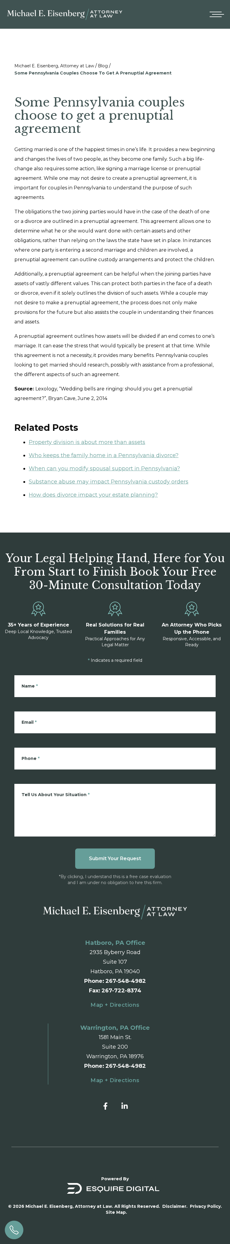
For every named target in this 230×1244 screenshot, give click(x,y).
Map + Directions (114, 1005)
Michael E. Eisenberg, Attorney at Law (54, 66)
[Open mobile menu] (215, 14)
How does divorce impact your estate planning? (93, 495)
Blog (103, 66)
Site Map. (116, 1212)
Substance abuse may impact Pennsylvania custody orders (108, 481)
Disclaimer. (174, 1206)
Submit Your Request (115, 858)
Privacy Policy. (206, 1206)
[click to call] (14, 1230)
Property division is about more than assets (87, 442)
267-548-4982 (125, 981)
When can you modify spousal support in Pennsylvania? (104, 468)
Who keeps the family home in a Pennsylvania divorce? (103, 455)
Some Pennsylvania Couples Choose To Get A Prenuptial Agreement (93, 73)
